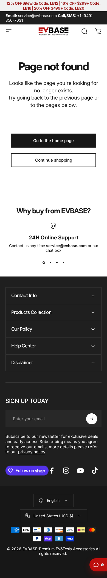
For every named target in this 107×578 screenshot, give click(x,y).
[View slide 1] (43, 262)
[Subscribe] (91, 418)
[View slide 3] (57, 262)
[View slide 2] (50, 262)
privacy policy (31, 451)
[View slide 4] (63, 262)
